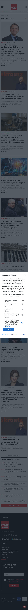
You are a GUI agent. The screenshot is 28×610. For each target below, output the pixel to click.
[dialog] (14, 305)
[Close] (25, 275)
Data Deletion (5, 334)
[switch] (22, 304)
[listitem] (14, 301)
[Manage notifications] (24, 607)
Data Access (14, 334)
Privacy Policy (22, 334)
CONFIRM (8, 329)
